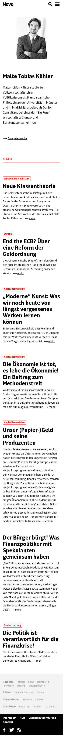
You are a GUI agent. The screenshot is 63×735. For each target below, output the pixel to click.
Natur (31, 681)
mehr (32, 218)
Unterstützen (11, 699)
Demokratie (43, 681)
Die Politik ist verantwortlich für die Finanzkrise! (30, 639)
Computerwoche (17, 138)
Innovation (8, 685)
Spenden (27, 699)
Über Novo (9, 706)
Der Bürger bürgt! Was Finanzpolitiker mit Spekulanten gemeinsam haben (31, 547)
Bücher (7, 692)
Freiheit (21, 681)
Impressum (9, 717)
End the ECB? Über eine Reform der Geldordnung (26, 247)
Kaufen (40, 692)
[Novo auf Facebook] (4, 730)
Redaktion (24, 706)
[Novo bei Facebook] (12, 730)
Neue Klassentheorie (29, 186)
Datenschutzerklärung (42, 717)
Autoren (37, 706)
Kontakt (8, 722)
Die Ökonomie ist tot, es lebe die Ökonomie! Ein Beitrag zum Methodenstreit (31, 374)
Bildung (21, 685)
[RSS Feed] (19, 730)
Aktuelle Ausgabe (24, 692)
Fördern (39, 699)
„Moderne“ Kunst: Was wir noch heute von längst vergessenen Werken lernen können (31, 309)
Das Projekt (51, 706)
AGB (22, 717)
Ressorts (8, 681)
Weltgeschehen (37, 685)
